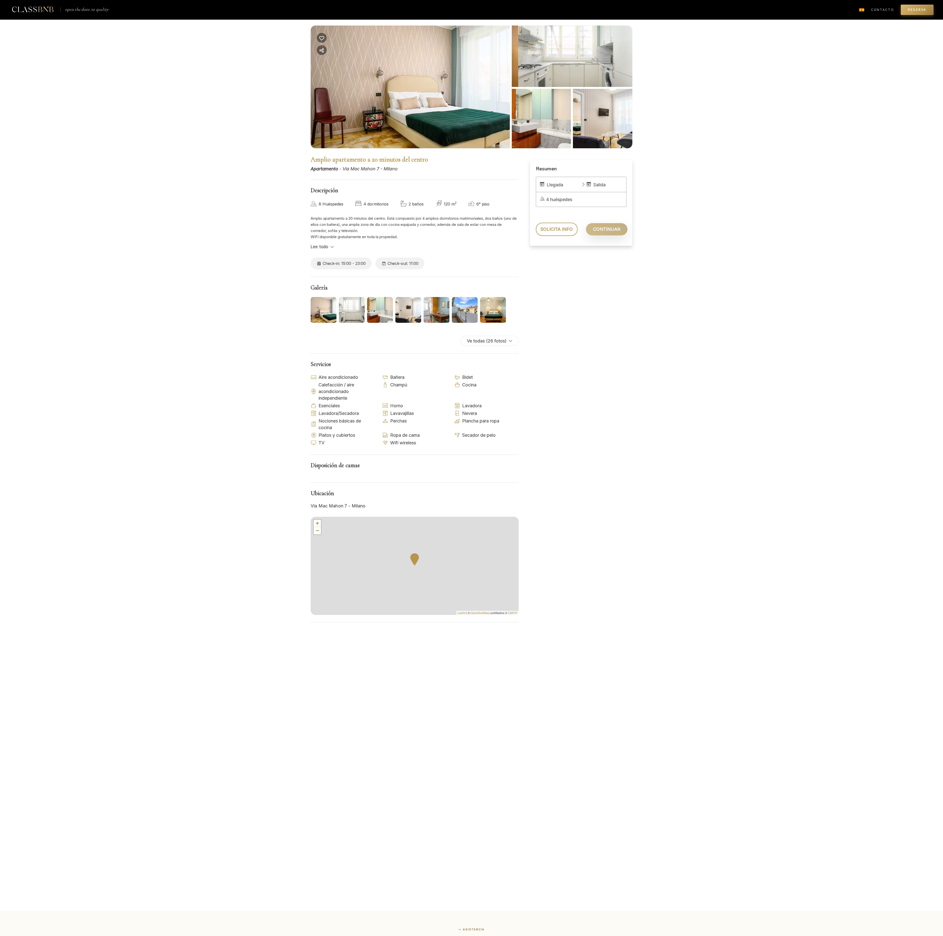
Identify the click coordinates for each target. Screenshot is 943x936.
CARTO (512, 613)
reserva (917, 10)
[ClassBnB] (33, 9)
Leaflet (462, 613)
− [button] (317, 531)
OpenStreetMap (480, 613)
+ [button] (317, 523)
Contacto (882, 10)
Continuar (606, 229)
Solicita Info (557, 229)
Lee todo (319, 246)
